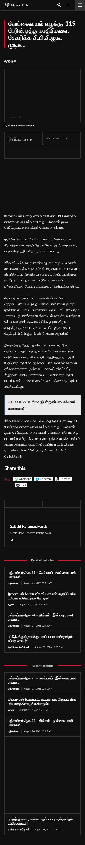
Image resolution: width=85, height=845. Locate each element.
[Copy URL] (62, 151)
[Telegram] (42, 151)
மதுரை (11, 604)
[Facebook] (12, 151)
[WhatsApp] (32, 151)
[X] (22, 151)
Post (7, 479)
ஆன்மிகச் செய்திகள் (18, 647)
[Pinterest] (52, 151)
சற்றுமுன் (10, 61)
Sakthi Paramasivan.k (21, 125)
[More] (72, 151)
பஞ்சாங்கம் (13, 583)
